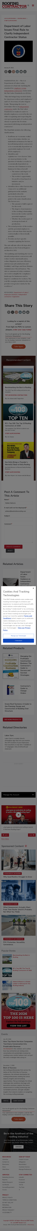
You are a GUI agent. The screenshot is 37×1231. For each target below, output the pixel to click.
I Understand (18, 640)
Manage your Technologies (18, 635)
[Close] (33, 588)
